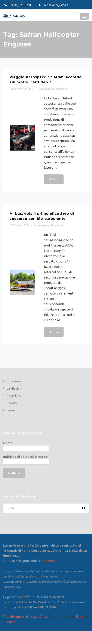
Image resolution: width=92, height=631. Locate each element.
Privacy (11, 403)
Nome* (8, 443)
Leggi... (54, 179)
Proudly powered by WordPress (25, 616)
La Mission (14, 388)
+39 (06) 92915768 (19, 5)
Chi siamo (13, 381)
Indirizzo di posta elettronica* (26, 456)
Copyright (13, 395)
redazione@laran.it (55, 5)
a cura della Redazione (53, 89)
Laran (10, 410)
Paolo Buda (47, 560)
